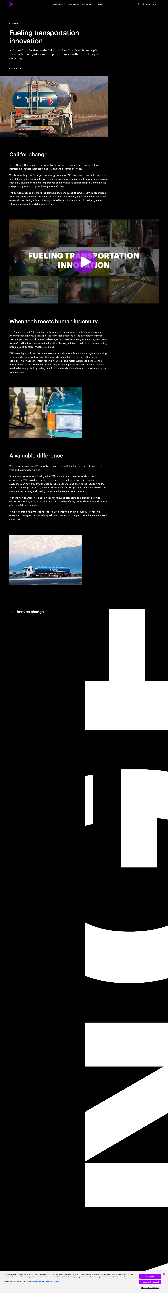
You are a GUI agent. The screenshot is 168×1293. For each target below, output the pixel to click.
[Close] (164, 1274)
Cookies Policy (37, 1281)
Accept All (150, 1276)
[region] (84, 1282)
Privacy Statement (53, 1281)
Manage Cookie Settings (150, 1288)
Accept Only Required (150, 1282)
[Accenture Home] (16, 4)
